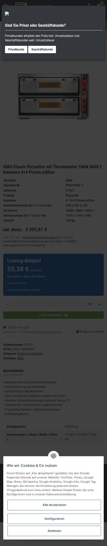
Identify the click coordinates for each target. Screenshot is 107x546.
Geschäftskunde (42, 49)
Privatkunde (16, 49)
